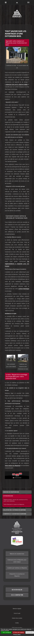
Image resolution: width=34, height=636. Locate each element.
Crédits (17, 623)
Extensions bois (17, 561)
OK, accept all (7, 632)
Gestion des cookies (17, 618)
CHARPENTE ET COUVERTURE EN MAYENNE (14, 514)
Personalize (29, 632)
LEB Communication (17, 627)
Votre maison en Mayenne (12, 465)
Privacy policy (17, 634)
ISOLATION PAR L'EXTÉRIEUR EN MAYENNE (14, 510)
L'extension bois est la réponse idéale (16, 84)
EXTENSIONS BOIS (8, 496)
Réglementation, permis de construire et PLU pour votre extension (16, 500)
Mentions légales (17, 608)
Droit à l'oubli (17, 613)
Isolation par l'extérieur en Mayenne (17, 568)
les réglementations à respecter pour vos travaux (17, 264)
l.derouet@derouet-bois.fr (17, 532)
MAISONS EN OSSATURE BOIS (11, 492)
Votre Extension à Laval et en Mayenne (14, 504)
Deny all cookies (19, 632)
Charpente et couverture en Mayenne (17, 575)
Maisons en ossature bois (17, 554)
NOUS (17, 595)
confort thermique (23, 288)
